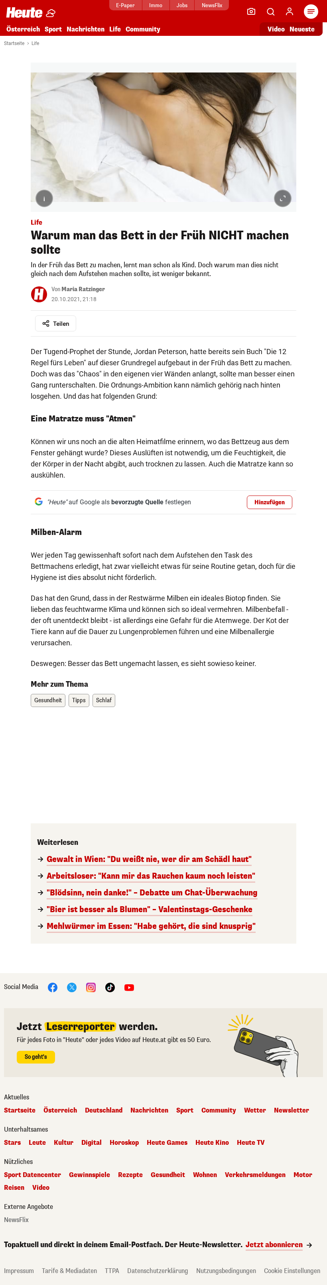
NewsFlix (212, 5)
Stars (12, 1143)
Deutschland (103, 1111)
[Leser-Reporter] (251, 11)
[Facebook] (52, 987)
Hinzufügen (269, 502)
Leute (37, 1143)
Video (276, 29)
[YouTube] (129, 987)
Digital (91, 1143)
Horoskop (124, 1143)
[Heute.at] (24, 12)
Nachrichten (149, 1111)
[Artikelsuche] (270, 11)
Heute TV (251, 1143)
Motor (303, 1175)
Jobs (182, 5)
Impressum (19, 1271)
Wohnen (205, 1175)
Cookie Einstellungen (292, 1271)
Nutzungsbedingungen (226, 1271)
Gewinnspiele (89, 1175)
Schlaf (104, 700)
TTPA (112, 1271)
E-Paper (125, 5)
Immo (155, 5)
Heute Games (167, 1143)
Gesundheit (48, 700)
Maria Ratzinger (83, 289)
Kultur (63, 1143)
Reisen (14, 1188)
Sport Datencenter (32, 1175)
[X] (72, 987)
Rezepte (130, 1175)
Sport (53, 29)
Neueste (302, 29)
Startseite (14, 43)
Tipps (79, 700)
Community (143, 29)
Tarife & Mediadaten (69, 1271)
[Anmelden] (289, 11)
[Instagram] (91, 987)
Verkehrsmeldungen (255, 1175)
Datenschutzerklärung (157, 1271)
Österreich (23, 29)
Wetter (255, 1111)
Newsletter (291, 1111)
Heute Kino (212, 1143)
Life (115, 29)
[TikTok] (110, 987)
